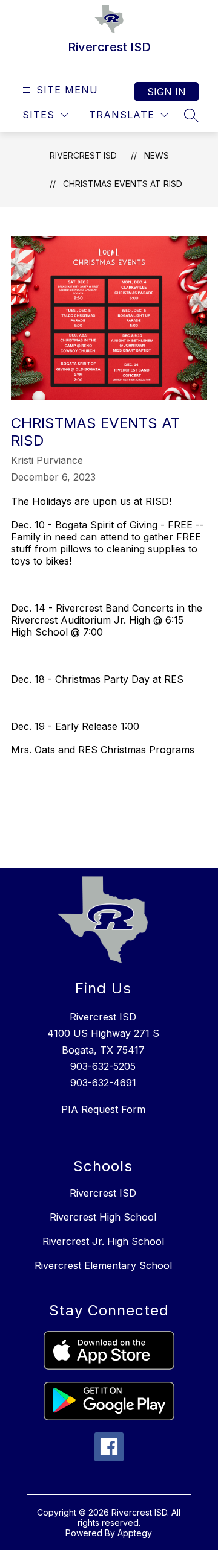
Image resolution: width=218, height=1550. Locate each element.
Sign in (166, 92)
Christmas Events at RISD (122, 184)
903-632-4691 (103, 1083)
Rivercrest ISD (83, 155)
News (156, 155)
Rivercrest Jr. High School (103, 1241)
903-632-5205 (103, 1066)
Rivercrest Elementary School (103, 1265)
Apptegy (134, 1533)
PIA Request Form (103, 1109)
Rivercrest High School (103, 1217)
